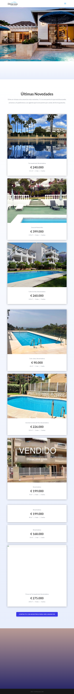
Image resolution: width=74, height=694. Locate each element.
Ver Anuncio (37, 158)
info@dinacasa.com (33, 666)
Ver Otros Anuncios (37, 525)
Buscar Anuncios (23, 42)
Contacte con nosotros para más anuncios (37, 614)
